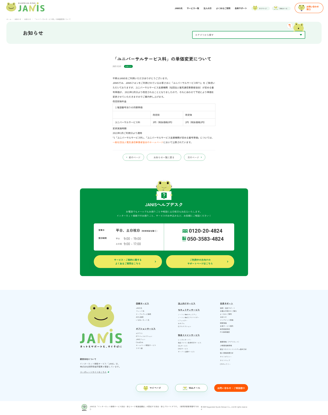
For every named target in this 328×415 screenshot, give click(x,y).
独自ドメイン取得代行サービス (189, 342)
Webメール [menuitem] (283, 8)
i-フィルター (182, 320)
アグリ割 (139, 348)
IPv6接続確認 (225, 332)
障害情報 (223, 323)
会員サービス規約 (226, 326)
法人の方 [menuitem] (207, 8)
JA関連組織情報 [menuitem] (226, 345)
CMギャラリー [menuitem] (225, 364)
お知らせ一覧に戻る (164, 157)
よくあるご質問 (226, 314)
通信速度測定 (225, 329)
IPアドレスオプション (144, 336)
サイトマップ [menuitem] (225, 360)
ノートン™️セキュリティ (187, 314)
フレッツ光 (140, 311)
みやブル (181, 323)
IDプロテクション (184, 326)
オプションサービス (146, 328)
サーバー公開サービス (186, 351)
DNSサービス (183, 348)
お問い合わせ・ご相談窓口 (231, 388)
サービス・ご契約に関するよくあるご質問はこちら (128, 261)
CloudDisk (139, 342)
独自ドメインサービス (189, 335)
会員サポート (226, 303)
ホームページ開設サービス (146, 345)
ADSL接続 (139, 317)
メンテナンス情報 (226, 320)
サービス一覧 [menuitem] (193, 8)
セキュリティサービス (189, 309)
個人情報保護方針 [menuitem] (226, 353)
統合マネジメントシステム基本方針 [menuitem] (233, 349)
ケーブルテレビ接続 (143, 314)
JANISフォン (140, 339)
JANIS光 (139, 308)
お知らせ (128, 66)
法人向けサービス (186, 303)
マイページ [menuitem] (263, 8)
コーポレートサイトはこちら (93, 372)
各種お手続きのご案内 (228, 311)
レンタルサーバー (184, 339)
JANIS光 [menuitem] (178, 8)
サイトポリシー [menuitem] (226, 356)
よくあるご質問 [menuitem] (223, 8)
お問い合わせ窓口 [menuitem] (312, 8)
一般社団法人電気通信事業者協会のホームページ (138, 142)
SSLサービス (183, 346)
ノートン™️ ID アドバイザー (188, 317)
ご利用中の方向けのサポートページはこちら (200, 261)
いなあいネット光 (142, 320)
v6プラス (139, 333)
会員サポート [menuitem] (241, 8)
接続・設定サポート (227, 308)
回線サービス (142, 303)
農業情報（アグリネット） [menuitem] (230, 342)
